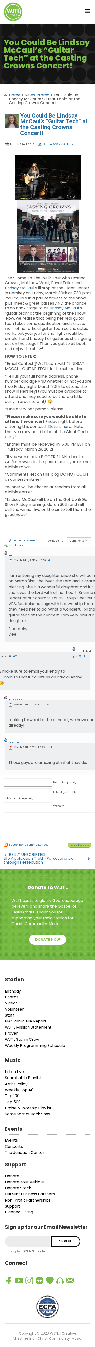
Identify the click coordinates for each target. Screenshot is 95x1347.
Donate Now (47, 939)
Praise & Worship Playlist (60, 144)
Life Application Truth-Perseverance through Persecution (39, 858)
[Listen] (60, 1280)
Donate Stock (18, 1188)
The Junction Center (24, 1152)
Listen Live (14, 1072)
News (30, 95)
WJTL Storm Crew (22, 1039)
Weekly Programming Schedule (35, 1045)
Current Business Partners (30, 1194)
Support (12, 1206)
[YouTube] (19, 1280)
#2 (15, 656)
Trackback (16, 545)
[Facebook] (9, 1280)
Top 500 (13, 1102)
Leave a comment (25, 540)
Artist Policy (16, 1084)
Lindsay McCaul (19, 288)
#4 (50, 747)
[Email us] (70, 1280)
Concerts (14, 1146)
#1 (49, 560)
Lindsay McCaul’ (65, 308)
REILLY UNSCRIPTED (27, 855)
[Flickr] (39, 1280)
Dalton (15, 742)
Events (11, 1140)
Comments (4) (79, 540)
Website (58, 806)
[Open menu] (87, 12)
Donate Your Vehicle (24, 1182)
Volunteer (14, 1009)
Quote (82, 656)
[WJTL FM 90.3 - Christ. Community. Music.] (13, 11)
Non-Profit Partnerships (28, 1200)
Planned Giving (19, 1212)
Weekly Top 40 (19, 1090)
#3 (48, 704)
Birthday (13, 991)
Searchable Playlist (23, 1078)
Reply (73, 656)
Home (14, 95)
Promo (43, 95)
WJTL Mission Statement (28, 1027)
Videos (11, 1003)
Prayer (11, 1033)
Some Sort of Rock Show (28, 1114)
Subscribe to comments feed (29, 845)
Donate (12, 1176)
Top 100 (12, 1096)
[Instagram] (29, 1280)
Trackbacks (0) (55, 540)
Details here (59, 426)
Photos (11, 997)
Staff (9, 1015)
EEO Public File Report (26, 1021)
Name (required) (64, 782)
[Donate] (50, 1280)
